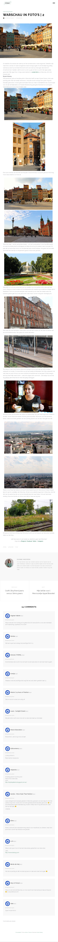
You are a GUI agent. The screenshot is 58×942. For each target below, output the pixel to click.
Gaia (11, 903)
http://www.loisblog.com (12, 852)
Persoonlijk (10, 547)
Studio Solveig (40, 932)
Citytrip (4, 547)
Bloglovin (23, 541)
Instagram (40, 541)
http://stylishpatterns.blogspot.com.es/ (16, 782)
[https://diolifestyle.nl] (18, 573)
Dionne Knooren (10, 18)
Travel (16, 547)
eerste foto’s (35, 72)
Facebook (29, 541)
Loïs (11, 841)
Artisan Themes (28, 932)
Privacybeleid (18, 932)
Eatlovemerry (14, 748)
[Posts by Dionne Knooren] (4, 18)
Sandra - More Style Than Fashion (21, 794)
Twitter (34, 541)
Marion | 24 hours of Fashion (19, 692)
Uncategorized (7, 11)
